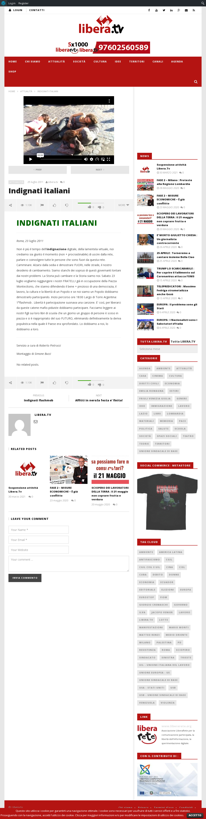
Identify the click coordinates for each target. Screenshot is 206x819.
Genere (182, 398)
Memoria (166, 420)
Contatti (36, 10)
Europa (185, 589)
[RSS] (194, 10)
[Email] (186, 10)
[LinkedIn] (171, 10)
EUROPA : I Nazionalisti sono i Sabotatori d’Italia (177, 322)
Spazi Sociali (167, 436)
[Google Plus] (179, 10)
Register (24, 3)
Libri (157, 413)
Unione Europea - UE (154, 672)
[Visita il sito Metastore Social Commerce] (103, 48)
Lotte (163, 619)
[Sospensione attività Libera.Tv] (27, 470)
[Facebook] (149, 10)
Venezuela (147, 702)
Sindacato (147, 657)
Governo (181, 604)
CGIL (169, 559)
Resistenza (147, 649)
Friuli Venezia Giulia (155, 398)
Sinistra (168, 657)
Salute (163, 428)
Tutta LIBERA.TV (183, 341)
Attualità (56, 61)
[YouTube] (156, 10)
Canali (157, 61)
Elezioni (167, 589)
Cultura (100, 61)
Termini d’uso (164, 807)
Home (12, 61)
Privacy (143, 807)
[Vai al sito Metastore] (167, 501)
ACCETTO (195, 815)
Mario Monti (179, 627)
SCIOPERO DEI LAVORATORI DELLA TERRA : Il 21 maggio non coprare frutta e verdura (110, 493)
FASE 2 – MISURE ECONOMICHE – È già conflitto (64, 491)
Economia (172, 383)
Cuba (143, 574)
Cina (169, 567)
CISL (182, 567)
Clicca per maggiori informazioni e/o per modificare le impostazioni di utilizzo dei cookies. (129, 815)
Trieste (185, 657)
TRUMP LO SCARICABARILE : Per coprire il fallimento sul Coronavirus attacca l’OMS (176, 272)
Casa (142, 375)
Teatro (188, 436)
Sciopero (183, 649)
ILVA (142, 612)
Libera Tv (146, 619)
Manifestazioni (151, 627)
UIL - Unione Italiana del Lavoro (164, 664)
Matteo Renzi (149, 634)
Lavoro (184, 405)
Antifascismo (149, 559)
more (122, 205)
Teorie (144, 443)
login (17, 10)
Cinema (157, 375)
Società (79, 61)
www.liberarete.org (177, 726)
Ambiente (163, 368)
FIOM (163, 597)
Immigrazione (161, 405)
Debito (158, 574)
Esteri (174, 390)
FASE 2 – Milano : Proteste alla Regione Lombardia (174, 182)
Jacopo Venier (162, 612)
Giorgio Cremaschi (153, 604)
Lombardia (175, 413)
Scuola (180, 428)
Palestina (164, 642)
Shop (12, 71)
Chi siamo (32, 61)
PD (179, 642)
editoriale (147, 589)
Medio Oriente (176, 634)
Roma (166, 649)
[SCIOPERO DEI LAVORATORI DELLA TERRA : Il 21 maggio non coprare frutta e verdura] (110, 470)
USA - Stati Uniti (151, 687)
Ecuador (166, 582)
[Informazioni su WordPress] (3, 3)
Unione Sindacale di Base (158, 451)
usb (173, 687)
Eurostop (146, 597)
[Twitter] (164, 10)
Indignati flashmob (38, 398)
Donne (174, 574)
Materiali (146, 420)
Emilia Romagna (151, 390)
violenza (168, 702)
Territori (136, 61)
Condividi (186, 807)
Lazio (143, 413)
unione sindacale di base (158, 679)
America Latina (170, 552)
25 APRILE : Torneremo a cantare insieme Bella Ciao (175, 255)
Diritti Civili (149, 383)
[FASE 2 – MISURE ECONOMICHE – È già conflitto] (69, 470)
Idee (118, 61)
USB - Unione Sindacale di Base (162, 695)
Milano (144, 642)
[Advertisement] (167, 120)
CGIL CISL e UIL (149, 567)
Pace (182, 420)
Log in (11, 3)
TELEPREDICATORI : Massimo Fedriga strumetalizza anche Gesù (176, 290)
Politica (145, 428)
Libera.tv (53, 182)
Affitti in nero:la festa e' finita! (99, 398)
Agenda (177, 61)
